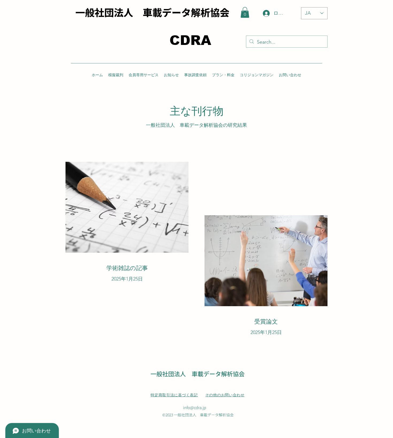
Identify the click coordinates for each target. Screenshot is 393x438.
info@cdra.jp (194, 407)
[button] (244, 12)
